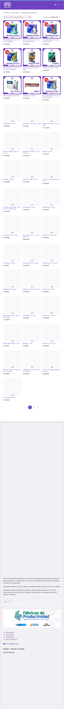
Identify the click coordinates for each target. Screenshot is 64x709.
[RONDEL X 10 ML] (12, 169)
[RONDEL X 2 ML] (32, 333)
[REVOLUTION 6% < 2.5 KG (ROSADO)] (32, 225)
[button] (51, 17)
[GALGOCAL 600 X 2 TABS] (51, 57)
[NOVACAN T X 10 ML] (51, 333)
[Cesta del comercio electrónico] (55, 5)
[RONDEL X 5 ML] (51, 141)
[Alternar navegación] (59, 5)
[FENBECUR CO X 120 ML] (51, 252)
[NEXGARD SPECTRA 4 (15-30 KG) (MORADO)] (32, 29)
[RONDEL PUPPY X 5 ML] (32, 169)
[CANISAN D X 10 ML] (32, 85)
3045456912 (10, 635)
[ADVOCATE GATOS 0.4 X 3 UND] (51, 113)
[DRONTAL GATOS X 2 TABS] (32, 279)
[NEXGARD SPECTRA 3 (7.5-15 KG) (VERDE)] (12, 29)
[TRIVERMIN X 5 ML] (12, 387)
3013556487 (10, 633)
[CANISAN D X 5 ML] (12, 113)
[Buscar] (30, 17)
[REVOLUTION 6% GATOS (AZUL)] (12, 141)
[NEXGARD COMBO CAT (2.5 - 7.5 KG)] (32, 141)
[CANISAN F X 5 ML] (51, 279)
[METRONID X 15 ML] (32, 197)
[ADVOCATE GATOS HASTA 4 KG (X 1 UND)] (12, 359)
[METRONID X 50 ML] (51, 197)
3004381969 (10, 637)
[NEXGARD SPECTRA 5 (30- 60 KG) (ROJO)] (51, 29)
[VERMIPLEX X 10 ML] (12, 279)
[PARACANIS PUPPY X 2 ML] (12, 333)
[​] (5, 601)
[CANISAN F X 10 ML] (51, 305)
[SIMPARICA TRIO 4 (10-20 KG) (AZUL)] (12, 305)
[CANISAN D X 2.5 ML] (32, 305)
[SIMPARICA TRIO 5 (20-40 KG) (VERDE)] (32, 359)
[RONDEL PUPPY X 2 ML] (51, 225)
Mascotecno (15, 13)
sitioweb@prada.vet (12, 644)
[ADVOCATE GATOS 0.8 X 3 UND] (32, 57)
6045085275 (13, 639)
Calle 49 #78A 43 (8, 652)
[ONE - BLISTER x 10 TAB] (12, 85)
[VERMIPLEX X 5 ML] (12, 252)
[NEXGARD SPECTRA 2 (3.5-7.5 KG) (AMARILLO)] (12, 57)
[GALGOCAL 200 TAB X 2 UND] (32, 113)
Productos (6, 13)
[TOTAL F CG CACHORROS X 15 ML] (51, 169)
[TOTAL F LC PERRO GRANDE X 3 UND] (51, 359)
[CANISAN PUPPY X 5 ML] (12, 225)
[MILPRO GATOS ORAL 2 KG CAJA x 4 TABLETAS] (12, 197)
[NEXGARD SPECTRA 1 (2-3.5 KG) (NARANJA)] (51, 85)
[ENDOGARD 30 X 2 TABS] (32, 252)
